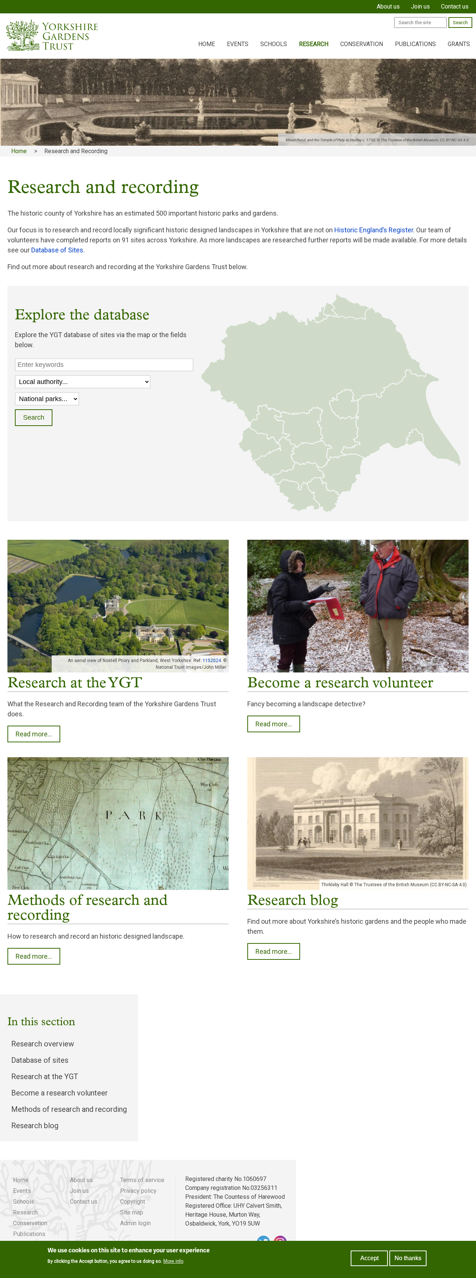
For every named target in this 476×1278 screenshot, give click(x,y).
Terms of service (142, 1180)
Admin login (135, 1223)
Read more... (34, 734)
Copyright (132, 1201)
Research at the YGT (44, 1076)
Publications (415, 44)
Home (206, 44)
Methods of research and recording (69, 1109)
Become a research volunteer (59, 1092)
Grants (459, 44)
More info (173, 1261)
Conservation (361, 44)
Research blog (34, 1125)
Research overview (42, 1043)
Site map (131, 1212)
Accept (369, 1258)
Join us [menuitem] (420, 6)
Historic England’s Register (373, 230)
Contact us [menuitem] (455, 6)
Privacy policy (138, 1190)
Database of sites (39, 1060)
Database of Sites (57, 250)
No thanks (408, 1258)
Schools (273, 44)
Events (237, 44)
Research (313, 44)
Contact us (83, 1201)
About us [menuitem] (388, 6)
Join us (79, 1190)
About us (81, 1180)
